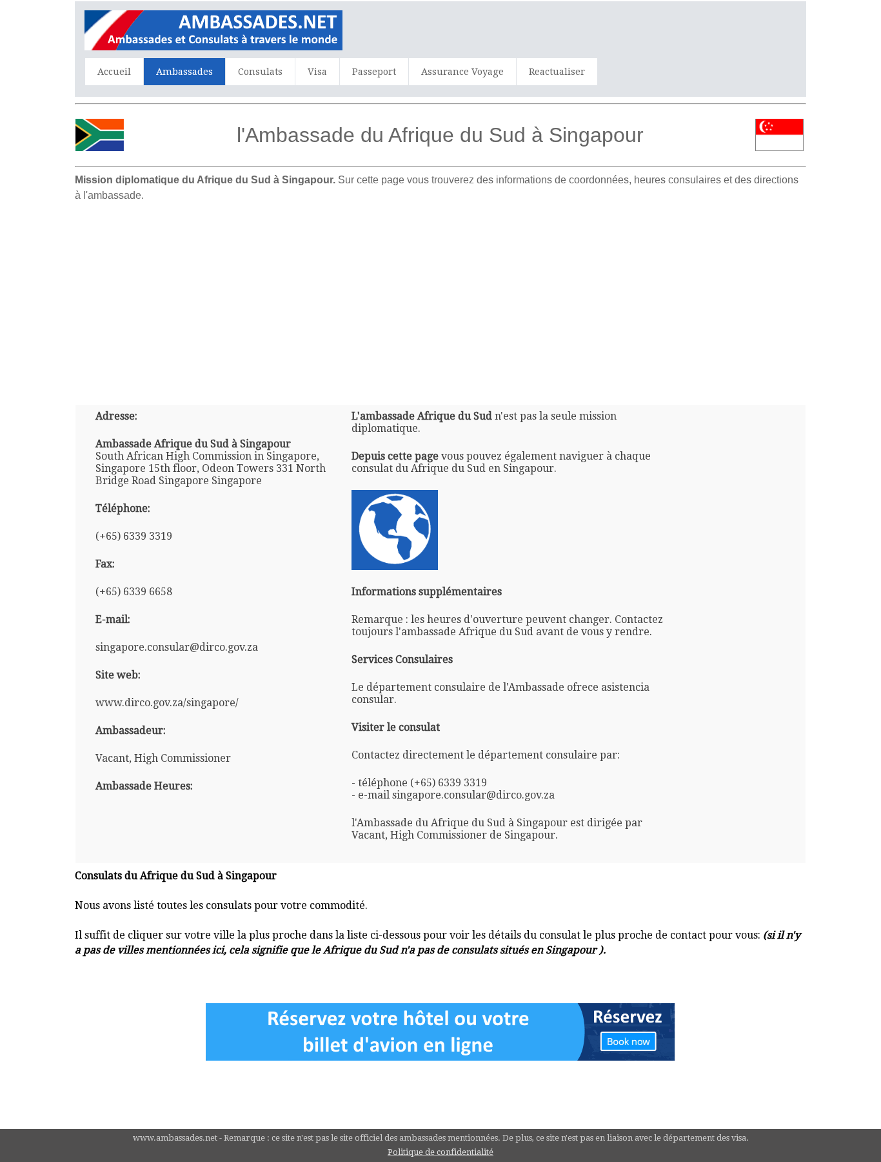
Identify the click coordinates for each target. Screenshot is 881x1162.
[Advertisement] (440, 298)
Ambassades (184, 71)
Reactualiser (557, 71)
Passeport (374, 71)
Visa (317, 71)
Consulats (260, 71)
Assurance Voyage (462, 71)
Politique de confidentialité (440, 1152)
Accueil (114, 71)
